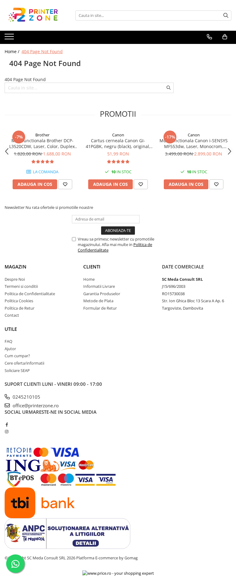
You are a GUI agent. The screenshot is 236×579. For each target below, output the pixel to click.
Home (89, 279)
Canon (118, 135)
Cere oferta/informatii (24, 363)
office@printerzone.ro (35, 405)
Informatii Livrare (99, 286)
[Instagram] (7, 431)
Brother (42, 135)
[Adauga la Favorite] (65, 184)
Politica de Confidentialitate (30, 293)
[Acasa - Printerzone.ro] (35, 15)
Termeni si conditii (21, 286)
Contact (12, 315)
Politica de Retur (19, 308)
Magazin (15, 267)
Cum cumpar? (17, 355)
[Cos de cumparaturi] (224, 37)
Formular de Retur (100, 308)
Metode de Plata (98, 300)
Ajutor (10, 348)
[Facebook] (7, 424)
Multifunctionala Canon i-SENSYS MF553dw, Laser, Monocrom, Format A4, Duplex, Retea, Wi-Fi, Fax (193, 143)
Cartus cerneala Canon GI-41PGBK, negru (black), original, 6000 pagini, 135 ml (118, 143)
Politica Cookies (19, 300)
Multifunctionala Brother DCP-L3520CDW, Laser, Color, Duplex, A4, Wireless (42, 143)
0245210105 (25, 397)
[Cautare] (225, 15)
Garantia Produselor (101, 293)
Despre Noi (15, 279)
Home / (13, 51)
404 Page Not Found (42, 51)
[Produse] (10, 38)
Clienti (91, 267)
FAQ (8, 341)
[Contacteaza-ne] (209, 37)
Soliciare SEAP (17, 370)
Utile (11, 329)
